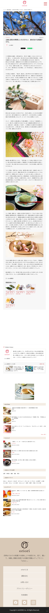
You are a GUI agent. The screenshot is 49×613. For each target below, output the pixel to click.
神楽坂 (8, 473)
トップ (4, 9)
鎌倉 (12, 473)
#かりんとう (21, 481)
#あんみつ (10, 481)
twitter (24, 602)
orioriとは (24, 569)
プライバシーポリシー (24, 588)
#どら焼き (15, 483)
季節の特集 (9, 9)
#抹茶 (27, 483)
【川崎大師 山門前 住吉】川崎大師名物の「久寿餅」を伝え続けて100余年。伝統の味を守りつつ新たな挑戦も (29, 509)
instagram (33, 602)
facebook (15, 602)
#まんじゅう (22, 483)
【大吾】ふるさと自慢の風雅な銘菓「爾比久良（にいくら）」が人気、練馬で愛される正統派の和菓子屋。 (29, 500)
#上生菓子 (38, 481)
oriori (24, 3)
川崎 (13, 512)
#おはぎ (15, 481)
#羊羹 (34, 483)
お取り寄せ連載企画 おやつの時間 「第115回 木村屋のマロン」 (10, 306)
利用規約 (24, 595)
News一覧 (43, 434)
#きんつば (27, 481)
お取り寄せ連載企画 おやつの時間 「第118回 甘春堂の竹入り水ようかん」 (10, 293)
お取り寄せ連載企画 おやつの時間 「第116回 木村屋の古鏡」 (20, 292)
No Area (8, 37)
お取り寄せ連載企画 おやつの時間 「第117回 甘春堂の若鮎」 (30, 292)
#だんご (10, 483)
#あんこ (5, 481)
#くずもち (32, 481)
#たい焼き (5, 483)
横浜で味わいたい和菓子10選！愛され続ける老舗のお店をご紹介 (25, 450)
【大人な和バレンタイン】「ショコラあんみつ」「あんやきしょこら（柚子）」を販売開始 (29, 427)
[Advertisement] (24, 329)
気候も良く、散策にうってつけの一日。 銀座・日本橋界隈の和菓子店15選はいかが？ (28, 491)
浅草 (4, 473)
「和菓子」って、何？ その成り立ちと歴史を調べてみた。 (24, 441)
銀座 (15, 473)
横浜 (13, 452)
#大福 (42, 481)
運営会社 (24, 576)
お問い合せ (25, 582)
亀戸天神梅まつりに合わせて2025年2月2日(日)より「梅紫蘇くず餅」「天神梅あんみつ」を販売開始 (29, 417)
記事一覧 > (42, 364)
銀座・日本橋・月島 (16, 493)
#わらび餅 (38, 483)
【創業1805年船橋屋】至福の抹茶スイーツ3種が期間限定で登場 (25, 407)
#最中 (30, 483)
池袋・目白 (15, 502)
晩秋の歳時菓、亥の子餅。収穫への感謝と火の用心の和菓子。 (24, 460)
